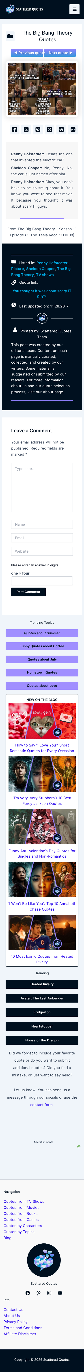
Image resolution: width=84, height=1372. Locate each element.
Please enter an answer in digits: (35, 565)
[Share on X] (26, 129)
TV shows (45, 274)
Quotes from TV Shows (24, 1201)
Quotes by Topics (19, 1231)
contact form (41, 1104)
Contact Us (13, 1309)
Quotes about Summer (42, 633)
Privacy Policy (16, 1321)
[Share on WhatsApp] (73, 129)
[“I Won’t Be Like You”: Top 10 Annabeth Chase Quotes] (42, 879)
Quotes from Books (21, 1213)
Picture (17, 268)
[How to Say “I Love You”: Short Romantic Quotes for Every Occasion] (42, 721)
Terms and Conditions (23, 1328)
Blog (7, 1238)
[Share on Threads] (49, 129)
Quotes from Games (21, 1219)
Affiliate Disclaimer (20, 1334)
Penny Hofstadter (52, 263)
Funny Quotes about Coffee (42, 646)
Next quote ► (61, 52)
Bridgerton (42, 1012)
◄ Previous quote (28, 52)
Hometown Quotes (42, 672)
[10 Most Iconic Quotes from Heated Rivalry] (42, 932)
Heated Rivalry (42, 984)
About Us (12, 1315)
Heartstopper (42, 1026)
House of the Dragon (42, 1040)
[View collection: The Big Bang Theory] (10, 36)
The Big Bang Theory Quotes (47, 36)
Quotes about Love (42, 686)
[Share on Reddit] (61, 129)
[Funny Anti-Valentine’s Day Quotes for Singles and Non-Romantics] (42, 826)
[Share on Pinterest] (38, 129)
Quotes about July (42, 659)
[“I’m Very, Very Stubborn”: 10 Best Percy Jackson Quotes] (42, 773)
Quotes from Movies (21, 1207)
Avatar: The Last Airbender (42, 998)
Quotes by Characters (23, 1225)
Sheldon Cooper (40, 268)
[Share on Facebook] (14, 129)
